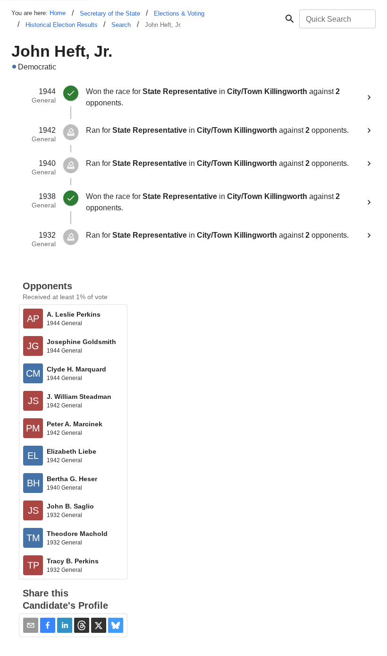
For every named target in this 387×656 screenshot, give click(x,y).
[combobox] (336, 19)
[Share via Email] (30, 625)
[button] (47, 625)
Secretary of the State (110, 13)
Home (58, 13)
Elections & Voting (179, 13)
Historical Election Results (61, 24)
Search (121, 24)
